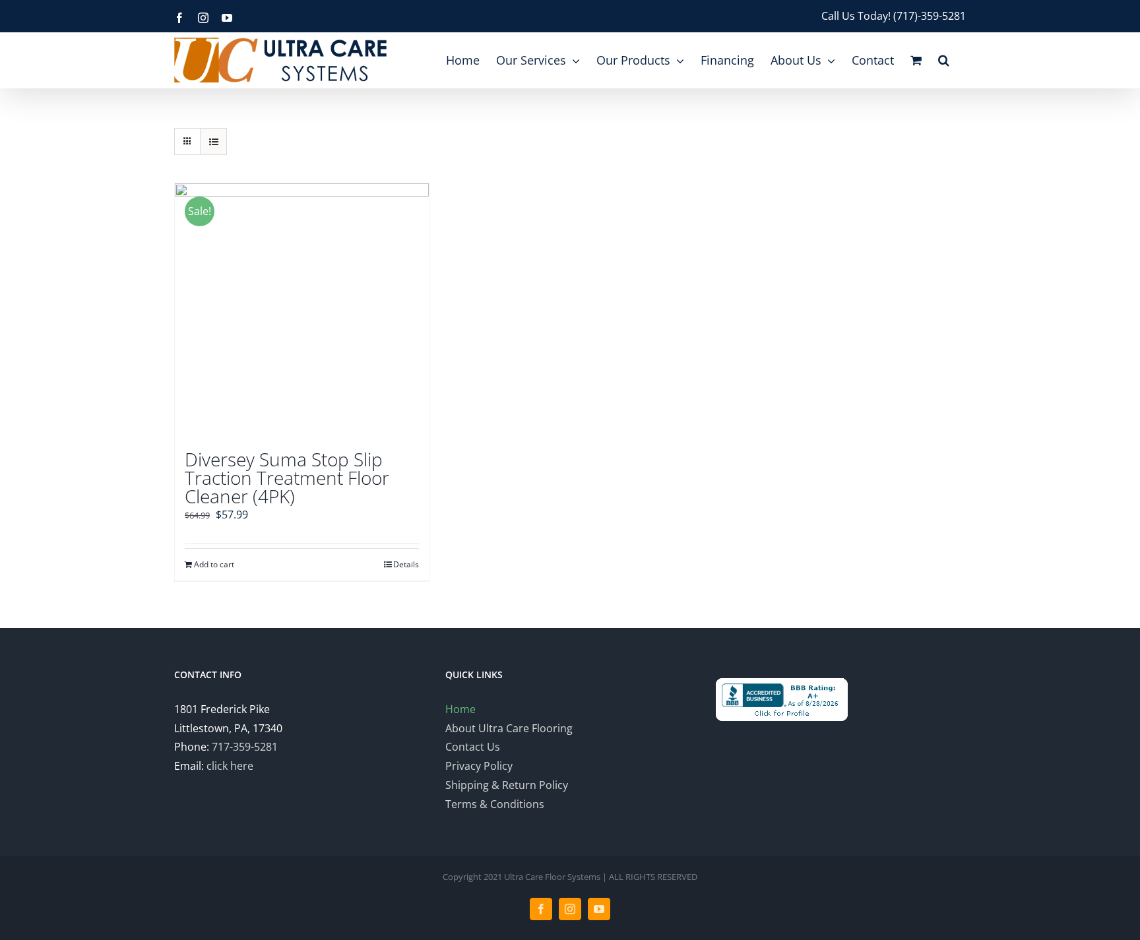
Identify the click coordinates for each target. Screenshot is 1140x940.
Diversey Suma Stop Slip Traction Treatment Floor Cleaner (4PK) (287, 478)
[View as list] (213, 141)
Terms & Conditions (494, 804)
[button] (943, 60)
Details (406, 564)
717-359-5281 (245, 746)
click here (229, 766)
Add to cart (214, 564)
